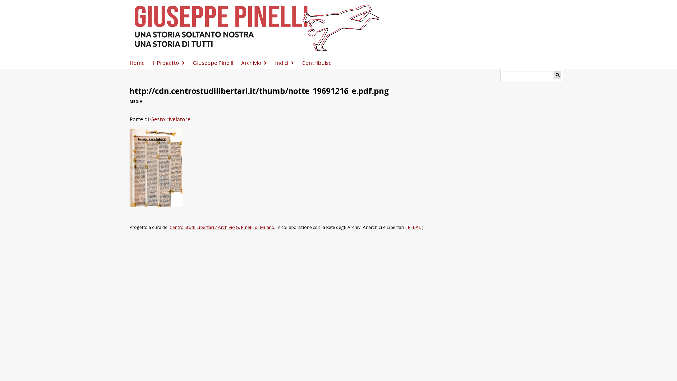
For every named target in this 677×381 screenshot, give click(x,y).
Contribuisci (317, 62)
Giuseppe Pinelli (213, 62)
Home (137, 62)
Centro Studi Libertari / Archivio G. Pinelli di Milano (222, 227)
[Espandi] (183, 63)
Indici (281, 62)
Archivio (251, 62)
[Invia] (557, 75)
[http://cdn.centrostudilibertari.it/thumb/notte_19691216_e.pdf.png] (156, 205)
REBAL (414, 227)
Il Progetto (166, 62)
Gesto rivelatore (170, 119)
